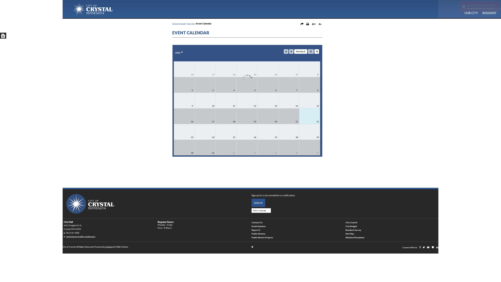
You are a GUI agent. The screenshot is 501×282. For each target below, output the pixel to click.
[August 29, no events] (309, 132)
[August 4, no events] (226, 85)
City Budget (351, 226)
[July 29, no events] (247, 69)
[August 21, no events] (288, 116)
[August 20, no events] (267, 116)
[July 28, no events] (226, 69)
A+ (314, 24)
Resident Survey (353, 230)
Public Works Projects (262, 237)
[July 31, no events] (288, 69)
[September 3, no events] (267, 147)
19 (255, 121)
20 (276, 121)
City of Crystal (178, 23)
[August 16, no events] (184, 116)
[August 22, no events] (309, 116)
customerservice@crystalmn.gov (80, 236)
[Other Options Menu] (316, 51)
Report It (256, 230)
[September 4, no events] (288, 147)
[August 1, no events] (309, 69)
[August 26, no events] (247, 132)
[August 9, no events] (184, 100)
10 (213, 106)
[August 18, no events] (226, 116)
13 (276, 106)
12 (255, 106)
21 (297, 121)
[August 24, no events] (205, 132)
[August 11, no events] (226, 100)
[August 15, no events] (309, 100)
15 (318, 106)
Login (253, 247)
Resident (489, 13)
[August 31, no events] (205, 147)
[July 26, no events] (184, 69)
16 (192, 121)
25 (234, 137)
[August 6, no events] (267, 85)
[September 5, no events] (309, 147)
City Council (351, 222)
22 (318, 121)
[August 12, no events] (247, 100)
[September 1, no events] (226, 147)
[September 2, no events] (247, 147)
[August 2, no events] (184, 85)
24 (213, 137)
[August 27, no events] (267, 132)
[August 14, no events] (288, 100)
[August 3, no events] (205, 85)
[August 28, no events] (288, 132)
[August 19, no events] (247, 116)
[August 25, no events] (226, 132)
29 (255, 74)
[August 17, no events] (205, 116)
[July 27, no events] (205, 69)
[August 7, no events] (288, 85)
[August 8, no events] (309, 85)
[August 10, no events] (205, 100)
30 (276, 74)
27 (213, 74)
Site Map (349, 233)
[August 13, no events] (267, 100)
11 (234, 106)
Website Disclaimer (355, 237)
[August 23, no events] (184, 132)
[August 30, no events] (184, 147)
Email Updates (259, 226)
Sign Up (258, 203)
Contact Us (257, 222)
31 (297, 74)
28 (234, 74)
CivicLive (109, 247)
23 (192, 137)
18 (234, 121)
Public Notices (258, 233)
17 (213, 121)
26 (192, 74)
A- (320, 24)
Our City (471, 13)
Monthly (300, 51)
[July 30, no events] (267, 69)
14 (297, 106)
